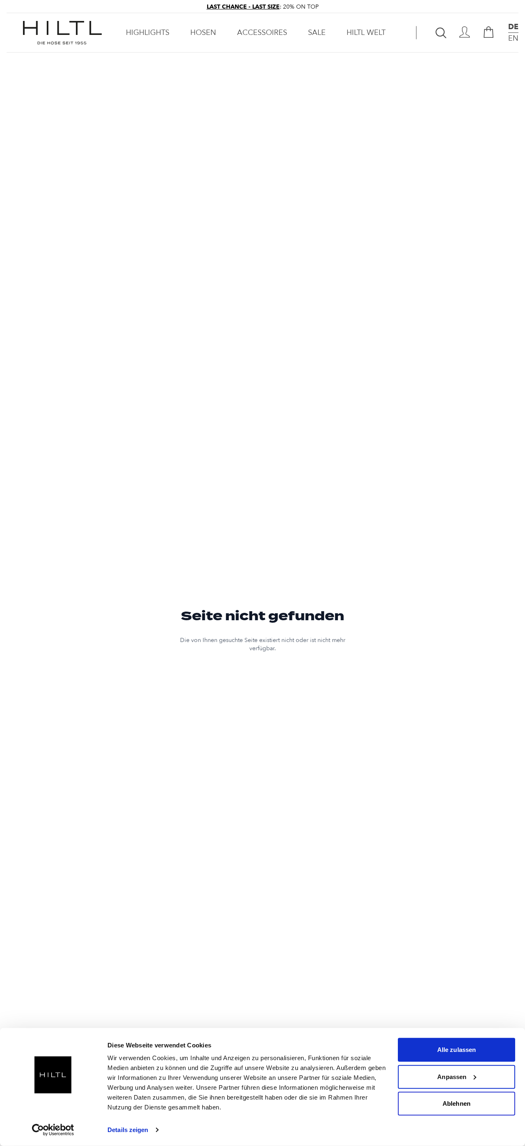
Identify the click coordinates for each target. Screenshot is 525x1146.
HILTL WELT (366, 33)
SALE (317, 33)
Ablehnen (456, 1103)
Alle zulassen (456, 1049)
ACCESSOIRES (262, 33)
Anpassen (451, 1076)
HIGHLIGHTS (147, 33)
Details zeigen (127, 1129)
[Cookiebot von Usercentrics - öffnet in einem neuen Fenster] (53, 1130)
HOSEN (203, 33)
